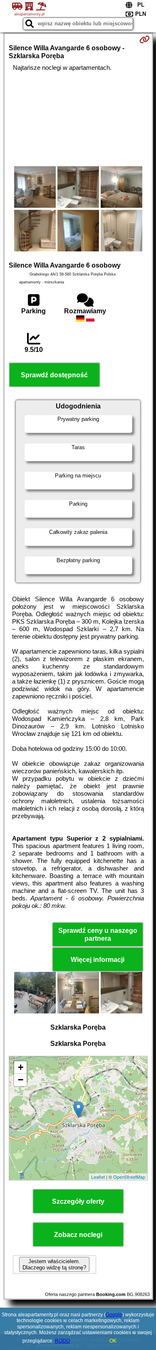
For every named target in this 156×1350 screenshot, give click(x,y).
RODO (62, 1341)
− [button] (20, 1080)
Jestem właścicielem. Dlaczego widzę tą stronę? (54, 1264)
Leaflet (98, 1176)
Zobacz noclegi (78, 1234)
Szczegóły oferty (78, 1201)
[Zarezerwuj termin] (144, 39)
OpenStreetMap (129, 1176)
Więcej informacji (97, 959)
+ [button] (20, 1067)
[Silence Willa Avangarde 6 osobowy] (35, 187)
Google (114, 1315)
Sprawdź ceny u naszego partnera (97, 934)
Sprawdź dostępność (54, 375)
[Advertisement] (78, 119)
